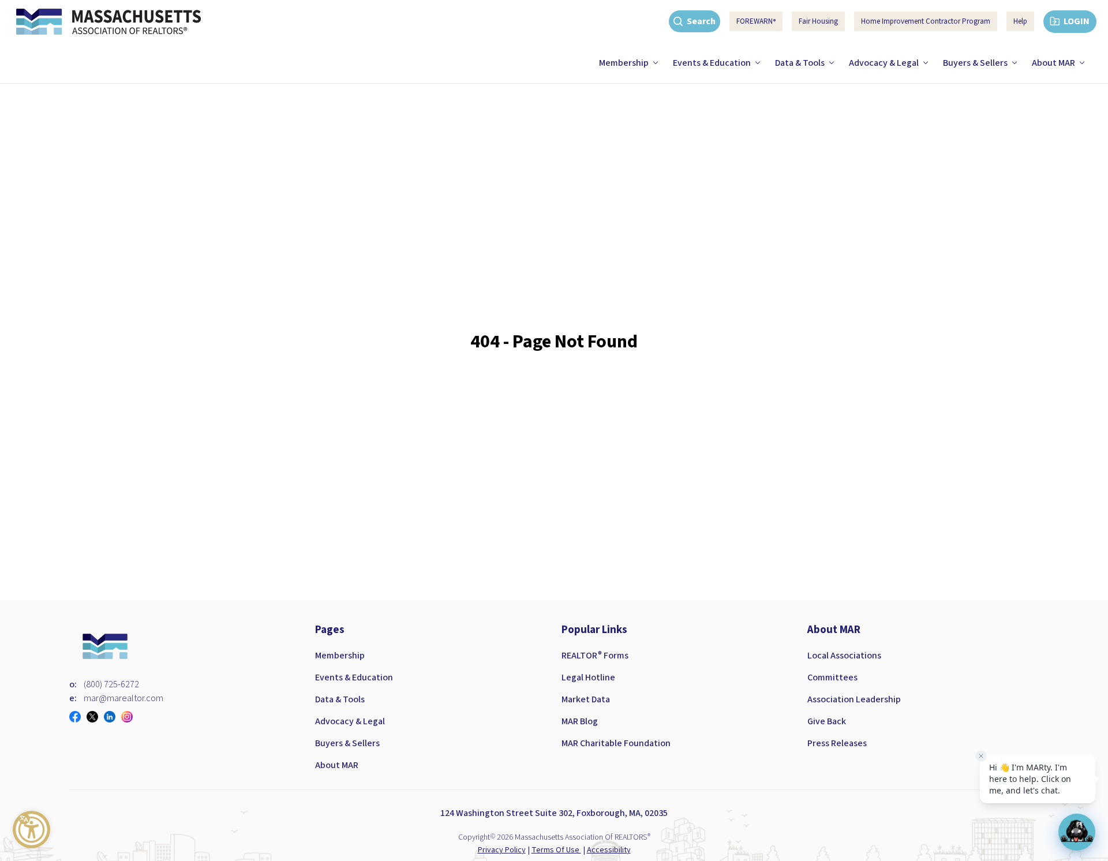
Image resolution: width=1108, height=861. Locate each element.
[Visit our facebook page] (78, 717)
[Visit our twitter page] (95, 717)
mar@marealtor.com (123, 698)
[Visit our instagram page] (129, 717)
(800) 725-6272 (111, 684)
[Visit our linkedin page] (112, 717)
